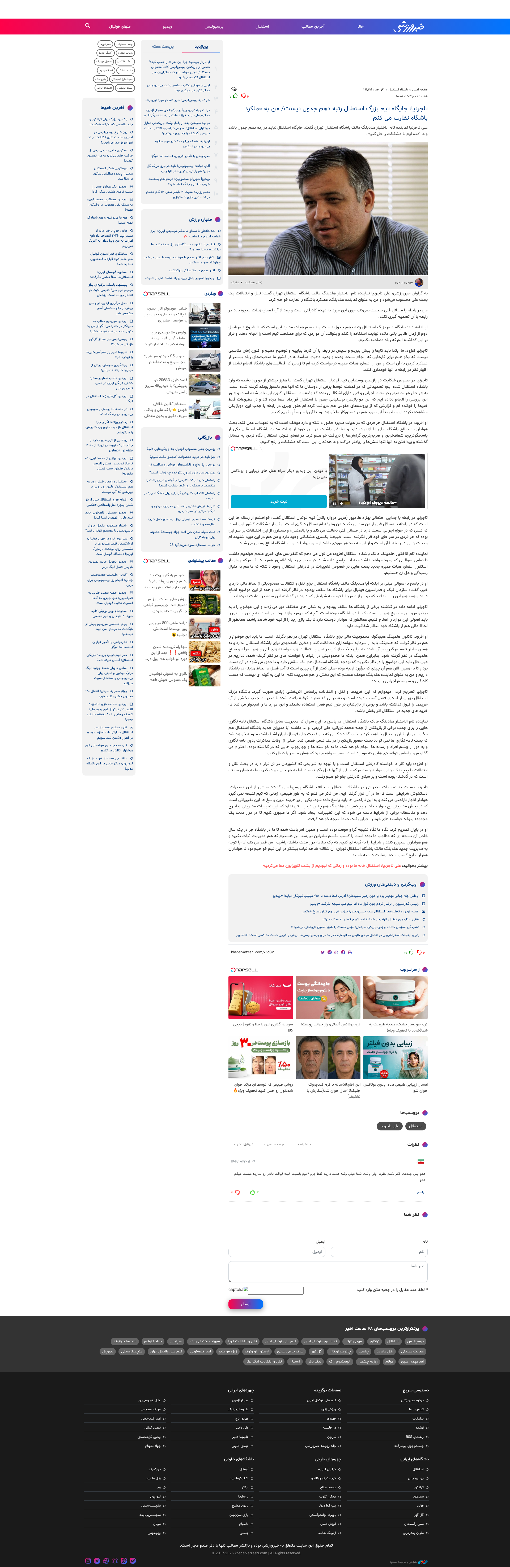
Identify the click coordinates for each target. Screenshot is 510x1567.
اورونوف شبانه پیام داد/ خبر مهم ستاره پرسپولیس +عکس (182, 144)
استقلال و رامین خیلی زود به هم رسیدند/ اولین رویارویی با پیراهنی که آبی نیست (110, 486)
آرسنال (295, 1361)
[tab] (201, 47)
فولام (389, 1361)
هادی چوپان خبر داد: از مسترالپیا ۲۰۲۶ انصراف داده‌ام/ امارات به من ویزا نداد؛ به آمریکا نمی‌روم (110, 238)
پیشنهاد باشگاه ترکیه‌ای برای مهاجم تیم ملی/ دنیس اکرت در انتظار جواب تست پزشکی (110, 290)
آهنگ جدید (105, 53)
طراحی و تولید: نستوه (403, 1562)
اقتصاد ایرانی (104, 88)
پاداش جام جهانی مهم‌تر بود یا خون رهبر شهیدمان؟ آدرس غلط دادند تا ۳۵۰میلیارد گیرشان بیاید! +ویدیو (346, 896)
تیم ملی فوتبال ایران (280, 1341)
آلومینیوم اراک (340, 1361)
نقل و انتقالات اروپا (242, 1341)
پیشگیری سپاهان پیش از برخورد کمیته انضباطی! (112, 368)
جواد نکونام (153, 1341)
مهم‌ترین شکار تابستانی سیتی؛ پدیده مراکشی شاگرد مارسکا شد (113, 173)
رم (159, 1487)
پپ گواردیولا (327, 1505)
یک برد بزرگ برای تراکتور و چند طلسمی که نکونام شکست (111, 122)
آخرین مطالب (312, 26)
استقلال (262, 26)
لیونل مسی (328, 1524)
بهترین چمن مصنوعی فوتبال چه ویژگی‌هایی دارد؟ (181, 449)
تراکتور (374, 1341)
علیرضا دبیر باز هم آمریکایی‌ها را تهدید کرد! (109, 355)
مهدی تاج (241, 1418)
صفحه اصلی (420, 90)
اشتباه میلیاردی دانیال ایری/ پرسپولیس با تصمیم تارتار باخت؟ (109, 528)
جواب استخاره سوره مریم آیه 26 (192, 545)
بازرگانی (205, 437)
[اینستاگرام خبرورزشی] (88, 1561)
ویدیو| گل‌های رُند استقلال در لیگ (109, 399)
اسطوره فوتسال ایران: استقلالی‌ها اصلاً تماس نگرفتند (111, 275)
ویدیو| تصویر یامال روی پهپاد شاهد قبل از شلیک (179, 278)
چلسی (364, 1351)
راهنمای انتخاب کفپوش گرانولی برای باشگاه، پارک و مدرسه (179, 496)
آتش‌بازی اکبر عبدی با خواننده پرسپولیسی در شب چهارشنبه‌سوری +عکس (182, 260)
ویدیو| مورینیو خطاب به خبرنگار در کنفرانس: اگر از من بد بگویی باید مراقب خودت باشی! (110, 326)
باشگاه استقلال (398, 90)
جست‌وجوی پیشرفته (409, 1446)
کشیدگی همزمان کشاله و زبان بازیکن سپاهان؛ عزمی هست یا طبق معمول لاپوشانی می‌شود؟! (355, 927)
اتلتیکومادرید (239, 1478)
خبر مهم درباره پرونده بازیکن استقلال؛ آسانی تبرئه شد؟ (110, 658)
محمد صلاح (328, 1487)
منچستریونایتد (150, 1515)
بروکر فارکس (125, 62)
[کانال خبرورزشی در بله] (132, 1561)
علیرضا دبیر (240, 1437)
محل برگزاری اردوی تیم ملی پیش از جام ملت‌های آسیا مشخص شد (111, 308)
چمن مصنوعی (125, 44)
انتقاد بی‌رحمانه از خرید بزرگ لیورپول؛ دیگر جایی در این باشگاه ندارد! (109, 763)
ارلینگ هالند (327, 1533)
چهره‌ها (331, 1418)
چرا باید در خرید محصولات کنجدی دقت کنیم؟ (182, 457)
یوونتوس (154, 1533)
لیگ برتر (314, 1361)
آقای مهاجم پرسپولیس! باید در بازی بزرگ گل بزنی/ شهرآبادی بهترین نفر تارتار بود (178, 168)
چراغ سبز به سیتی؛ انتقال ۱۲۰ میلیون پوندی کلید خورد (109, 694)
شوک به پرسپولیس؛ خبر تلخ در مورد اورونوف (178, 100)
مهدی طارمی (240, 1446)
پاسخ (420, 1192)
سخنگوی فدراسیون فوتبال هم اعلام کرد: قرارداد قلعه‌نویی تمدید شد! (111, 259)
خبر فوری (105, 44)
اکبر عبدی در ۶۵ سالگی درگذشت (192, 270)
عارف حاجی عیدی (290, 1351)
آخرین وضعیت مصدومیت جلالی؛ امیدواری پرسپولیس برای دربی (110, 579)
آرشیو (420, 1427)
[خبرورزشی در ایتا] (123, 1561)
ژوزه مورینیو (228, 1351)
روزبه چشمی (368, 1361)
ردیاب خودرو (125, 53)
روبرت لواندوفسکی (322, 1515)
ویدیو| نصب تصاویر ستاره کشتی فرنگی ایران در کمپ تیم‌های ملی (111, 383)
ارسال (245, 1304)
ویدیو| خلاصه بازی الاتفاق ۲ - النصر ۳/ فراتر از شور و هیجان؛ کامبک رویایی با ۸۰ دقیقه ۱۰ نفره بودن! (109, 712)
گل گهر (316, 1351)
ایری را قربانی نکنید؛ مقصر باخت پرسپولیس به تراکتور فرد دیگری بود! (178, 88)
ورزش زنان (328, 1409)
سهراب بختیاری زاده (205, 1341)
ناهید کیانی (152, 1427)
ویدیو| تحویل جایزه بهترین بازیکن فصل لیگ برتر (110, 564)
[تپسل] (233, 448)
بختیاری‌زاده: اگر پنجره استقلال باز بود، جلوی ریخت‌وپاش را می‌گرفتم (109, 427)
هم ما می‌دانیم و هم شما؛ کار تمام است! (109, 220)
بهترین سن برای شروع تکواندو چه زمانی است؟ (182, 472)
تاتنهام (243, 1524)
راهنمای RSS (415, 1437)
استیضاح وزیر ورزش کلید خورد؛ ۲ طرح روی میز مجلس (112, 614)
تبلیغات (418, 1418)
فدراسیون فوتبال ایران (320, 1341)
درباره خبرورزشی (412, 1400)
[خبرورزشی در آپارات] (105, 1561)
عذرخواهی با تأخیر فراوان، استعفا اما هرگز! (180, 156)
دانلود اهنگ (126, 70)
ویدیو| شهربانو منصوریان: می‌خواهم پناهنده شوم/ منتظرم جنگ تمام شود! (179, 181)
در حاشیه (329, 1427)
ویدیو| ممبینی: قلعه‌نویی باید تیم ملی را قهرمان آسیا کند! (109, 515)
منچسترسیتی (131, 1351)
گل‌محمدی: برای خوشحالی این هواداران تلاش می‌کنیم (109, 748)
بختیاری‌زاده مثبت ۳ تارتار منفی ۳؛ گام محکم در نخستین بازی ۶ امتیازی (178, 194)
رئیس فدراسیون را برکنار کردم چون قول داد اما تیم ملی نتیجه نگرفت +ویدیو (364, 904)
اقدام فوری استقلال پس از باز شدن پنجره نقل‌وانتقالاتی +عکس (109, 502)
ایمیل (320, 1241)
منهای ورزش (200, 219)
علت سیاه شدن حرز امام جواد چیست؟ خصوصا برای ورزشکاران (182, 534)
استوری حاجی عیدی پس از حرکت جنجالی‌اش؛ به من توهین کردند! (110, 155)
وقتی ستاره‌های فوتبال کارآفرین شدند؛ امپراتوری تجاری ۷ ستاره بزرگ (371, 919)
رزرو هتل (100, 79)
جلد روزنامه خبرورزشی (320, 1446)
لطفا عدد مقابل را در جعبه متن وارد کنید (392, 1290)
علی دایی (242, 1427)
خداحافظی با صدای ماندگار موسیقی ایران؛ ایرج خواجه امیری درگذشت (185, 234)
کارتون (331, 1437)
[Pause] (334, 503)
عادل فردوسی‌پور (149, 1400)
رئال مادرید (385, 1351)
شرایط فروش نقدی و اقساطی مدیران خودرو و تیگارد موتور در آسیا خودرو (183, 509)
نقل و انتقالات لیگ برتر (264, 1361)
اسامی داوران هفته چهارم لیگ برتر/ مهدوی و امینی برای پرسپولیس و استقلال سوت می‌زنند (109, 676)
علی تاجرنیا (389, 1126)
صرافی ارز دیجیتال (122, 79)
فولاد (420, 1505)
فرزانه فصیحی (151, 1409)
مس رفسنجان (414, 1524)
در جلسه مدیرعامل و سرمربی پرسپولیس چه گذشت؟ (110, 412)
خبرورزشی (409, 26)
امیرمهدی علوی (412, 1361)
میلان (157, 1524)
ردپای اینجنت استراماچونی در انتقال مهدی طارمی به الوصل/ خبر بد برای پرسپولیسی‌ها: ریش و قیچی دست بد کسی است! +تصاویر (327, 935)
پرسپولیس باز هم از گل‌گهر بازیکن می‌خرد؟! (111, 342)
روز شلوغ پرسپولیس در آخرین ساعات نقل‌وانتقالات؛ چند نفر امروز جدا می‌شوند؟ (110, 137)
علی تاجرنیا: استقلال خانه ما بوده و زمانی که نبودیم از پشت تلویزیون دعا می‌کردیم (332, 866)
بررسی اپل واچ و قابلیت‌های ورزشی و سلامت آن (182, 464)
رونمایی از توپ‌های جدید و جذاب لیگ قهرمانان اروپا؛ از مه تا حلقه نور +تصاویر (109, 445)
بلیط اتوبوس (125, 88)
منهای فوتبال (120, 26)
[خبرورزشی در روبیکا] (115, 1561)
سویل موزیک (104, 62)
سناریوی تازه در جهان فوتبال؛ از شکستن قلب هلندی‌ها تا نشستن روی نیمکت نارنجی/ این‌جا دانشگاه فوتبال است (110, 546)
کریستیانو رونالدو (323, 1478)
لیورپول (107, 1351)
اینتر (245, 1487)
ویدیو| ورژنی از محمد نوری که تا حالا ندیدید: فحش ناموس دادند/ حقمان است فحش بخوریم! (109, 466)
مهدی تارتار (353, 1341)
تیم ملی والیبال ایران (166, 1351)
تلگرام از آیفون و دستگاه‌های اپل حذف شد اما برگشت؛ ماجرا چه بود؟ (185, 247)
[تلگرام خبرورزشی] (97, 1561)
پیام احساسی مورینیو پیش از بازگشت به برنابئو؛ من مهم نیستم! (109, 629)
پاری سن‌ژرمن (239, 1515)
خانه (360, 26)
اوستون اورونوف (257, 1351)
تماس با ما (416, 1409)
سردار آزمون (240, 1400)
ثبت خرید (278, 501)
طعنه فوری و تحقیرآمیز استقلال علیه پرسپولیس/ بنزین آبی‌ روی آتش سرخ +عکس (360, 911)
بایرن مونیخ (240, 1505)
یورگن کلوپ (327, 1496)
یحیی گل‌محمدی (149, 1437)
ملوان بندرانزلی (413, 1533)
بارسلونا (243, 1496)
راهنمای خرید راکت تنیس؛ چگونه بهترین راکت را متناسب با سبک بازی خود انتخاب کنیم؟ (180, 483)
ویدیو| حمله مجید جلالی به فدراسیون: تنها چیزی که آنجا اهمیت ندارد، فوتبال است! (110, 598)
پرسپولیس (214, 26)
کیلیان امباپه (327, 1469)
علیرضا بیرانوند (124, 1341)
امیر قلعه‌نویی (200, 1351)
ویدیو (167, 26)
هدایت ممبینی (412, 1351)
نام (425, 1241)
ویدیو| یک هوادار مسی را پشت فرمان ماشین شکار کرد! (112, 189)
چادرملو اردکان (340, 1351)
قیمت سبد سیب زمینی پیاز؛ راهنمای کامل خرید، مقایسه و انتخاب (180, 522)
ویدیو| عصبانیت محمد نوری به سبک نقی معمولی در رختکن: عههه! (110, 204)
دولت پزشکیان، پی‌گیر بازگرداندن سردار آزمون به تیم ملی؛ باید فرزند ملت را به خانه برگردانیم (177, 113)
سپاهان (176, 1341)
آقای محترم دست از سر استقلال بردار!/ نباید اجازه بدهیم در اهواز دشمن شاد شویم (110, 732)
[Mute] (342, 503)
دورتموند (154, 1469)
